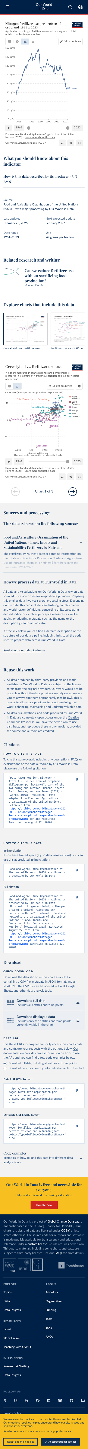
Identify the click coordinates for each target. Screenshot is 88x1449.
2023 (77, 127)
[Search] (70, 7)
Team (49, 1319)
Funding (51, 1310)
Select (62, 386)
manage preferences (58, 1431)
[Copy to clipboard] (72, 779)
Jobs (49, 1328)
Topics (7, 1292)
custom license (37, 1244)
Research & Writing (16, 1366)
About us (52, 1292)
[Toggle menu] (7, 7)
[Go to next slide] (72, 491)
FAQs (58, 1253)
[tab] (9, 42)
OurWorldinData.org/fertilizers (21, 143)
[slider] (28, 128)
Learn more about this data (40, 137)
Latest (7, 1329)
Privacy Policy (33, 1431)
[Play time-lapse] (8, 128)
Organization (54, 1301)
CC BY (42, 143)
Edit (72, 41)
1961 (19, 127)
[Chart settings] (79, 386)
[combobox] (70, 7)
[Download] (62, 143)
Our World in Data (44, 6)
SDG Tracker (11, 1338)
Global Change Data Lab (63, 1221)
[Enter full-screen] (79, 143)
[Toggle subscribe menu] (80, 7)
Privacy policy (12, 1413)
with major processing (29, 209)
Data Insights (12, 1310)
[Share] (70, 143)
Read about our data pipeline (22, 650)
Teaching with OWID (17, 1347)
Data (6, 1301)
